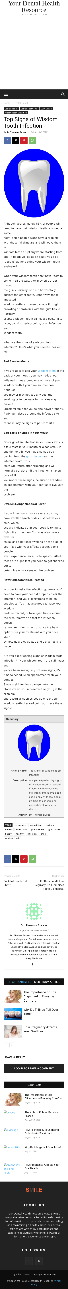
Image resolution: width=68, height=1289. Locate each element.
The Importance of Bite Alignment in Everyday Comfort (40, 996)
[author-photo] (34, 920)
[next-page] (11, 1045)
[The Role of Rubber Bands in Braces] (13, 1117)
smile (44, 833)
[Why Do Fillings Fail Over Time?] (13, 1014)
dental (8, 829)
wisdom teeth (47, 370)
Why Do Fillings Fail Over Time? (43, 1147)
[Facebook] (7, 140)
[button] (6, 94)
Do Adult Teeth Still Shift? (15, 883)
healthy (20, 833)
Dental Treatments (29, 108)
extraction (21, 829)
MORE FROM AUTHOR (47, 982)
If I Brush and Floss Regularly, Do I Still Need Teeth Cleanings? (49, 885)
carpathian (36, 825)
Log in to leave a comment (34, 1068)
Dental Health (21, 103)
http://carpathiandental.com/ (34, 930)
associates (20, 825)
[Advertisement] (34, 53)
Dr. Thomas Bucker (17, 132)
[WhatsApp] (32, 140)
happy (8, 833)
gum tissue (33, 456)
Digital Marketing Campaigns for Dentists (34, 1274)
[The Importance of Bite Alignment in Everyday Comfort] (13, 996)
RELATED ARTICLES (19, 982)
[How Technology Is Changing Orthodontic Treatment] (13, 1134)
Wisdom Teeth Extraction (16, 112)
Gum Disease (46, 108)
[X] (15, 140)
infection (32, 833)
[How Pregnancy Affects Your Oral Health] (13, 1031)
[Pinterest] (24, 140)
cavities (50, 825)
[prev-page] (6, 1045)
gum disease (37, 829)
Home (7, 103)
